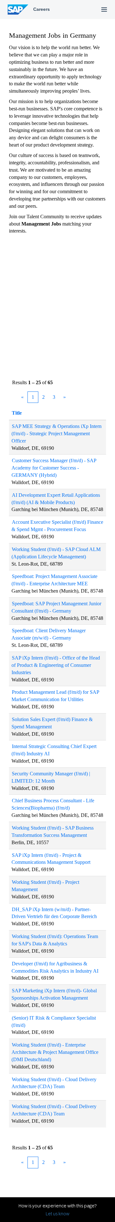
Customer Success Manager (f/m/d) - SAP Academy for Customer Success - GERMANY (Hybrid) (54, 468)
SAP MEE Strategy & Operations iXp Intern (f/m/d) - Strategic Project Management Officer (57, 433)
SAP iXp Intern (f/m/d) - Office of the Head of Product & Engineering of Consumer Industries (56, 665)
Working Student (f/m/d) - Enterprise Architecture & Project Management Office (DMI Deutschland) (55, 1052)
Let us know (57, 1213)
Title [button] (17, 413)
